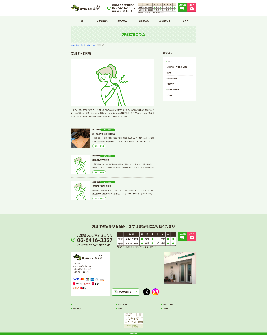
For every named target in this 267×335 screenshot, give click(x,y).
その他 (169, 95)
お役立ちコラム (124, 291)
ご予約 (185, 20)
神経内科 (170, 84)
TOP (81, 20)
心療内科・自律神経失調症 (177, 67)
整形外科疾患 (172, 78)
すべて (169, 61)
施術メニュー (123, 20)
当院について (164, 20)
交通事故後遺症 (173, 89)
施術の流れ (144, 20)
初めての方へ (102, 20)
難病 (169, 72)
